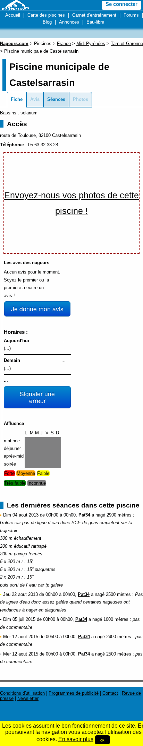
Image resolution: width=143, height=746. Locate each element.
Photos (80, 99)
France (64, 43)
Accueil (12, 15)
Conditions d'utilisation (22, 693)
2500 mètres (118, 594)
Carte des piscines (46, 15)
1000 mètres (115, 619)
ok (102, 740)
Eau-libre (95, 22)
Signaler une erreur (37, 397)
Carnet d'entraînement (94, 15)
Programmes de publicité (74, 693)
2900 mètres (119, 515)
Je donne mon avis (37, 308)
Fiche (17, 99)
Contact (110, 693)
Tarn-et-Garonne (127, 43)
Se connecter (121, 4)
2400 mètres (118, 636)
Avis (35, 99)
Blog (47, 22)
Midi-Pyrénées (90, 43)
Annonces (69, 22)
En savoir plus (75, 739)
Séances (56, 99)
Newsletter (28, 698)
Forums (131, 15)
